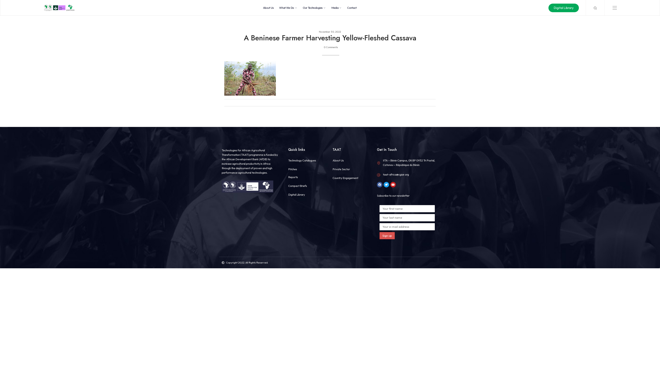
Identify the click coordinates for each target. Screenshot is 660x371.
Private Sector (341, 169)
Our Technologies (313, 7)
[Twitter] (386, 184)
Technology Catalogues (302, 160)
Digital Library (296, 194)
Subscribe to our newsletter (393, 195)
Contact (352, 7)
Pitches (292, 169)
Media (334, 7)
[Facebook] (379, 184)
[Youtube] (393, 184)
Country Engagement (345, 178)
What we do (286, 7)
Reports (293, 177)
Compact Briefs (297, 186)
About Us (268, 7)
